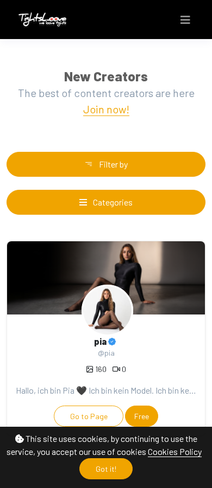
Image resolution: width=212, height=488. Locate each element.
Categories (112, 202)
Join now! (106, 108)
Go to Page (89, 416)
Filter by (112, 164)
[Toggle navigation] (185, 20)
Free (141, 416)
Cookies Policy (175, 451)
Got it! (106, 468)
